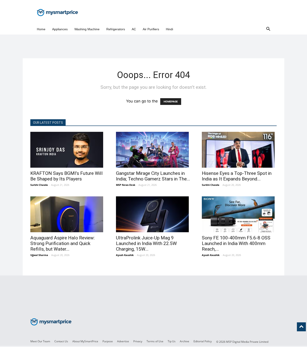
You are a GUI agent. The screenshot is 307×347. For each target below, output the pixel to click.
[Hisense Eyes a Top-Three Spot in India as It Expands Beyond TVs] (239, 150)
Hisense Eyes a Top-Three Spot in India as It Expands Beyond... (236, 176)
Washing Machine (87, 29)
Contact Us (61, 341)
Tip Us (172, 341)
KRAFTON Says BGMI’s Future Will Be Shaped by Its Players (66, 176)
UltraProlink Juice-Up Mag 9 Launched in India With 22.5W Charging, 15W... (146, 243)
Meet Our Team (40, 341)
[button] (268, 29)
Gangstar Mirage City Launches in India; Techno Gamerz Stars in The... (153, 176)
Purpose (107, 341)
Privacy (137, 341)
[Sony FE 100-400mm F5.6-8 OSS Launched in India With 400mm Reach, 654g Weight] (239, 214)
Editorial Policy (203, 341)
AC (134, 29)
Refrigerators (115, 29)
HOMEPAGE (171, 101)
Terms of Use (155, 341)
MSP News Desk (125, 185)
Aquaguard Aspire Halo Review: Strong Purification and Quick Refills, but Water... (62, 243)
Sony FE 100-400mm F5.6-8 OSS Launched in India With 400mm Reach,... (236, 243)
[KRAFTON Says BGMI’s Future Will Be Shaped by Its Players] (67, 150)
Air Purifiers (151, 29)
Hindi (169, 29)
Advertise (123, 341)
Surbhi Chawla (39, 185)
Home (41, 29)
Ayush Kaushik (125, 255)
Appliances (60, 29)
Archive (184, 341)
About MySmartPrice (85, 341)
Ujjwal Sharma (39, 255)
